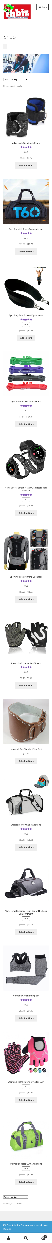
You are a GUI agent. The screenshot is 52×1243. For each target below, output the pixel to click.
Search (26, 1238)
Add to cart (26, 337)
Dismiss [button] (7, 1228)
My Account (8, 1238)
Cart (40, 1236)
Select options (26, 165)
